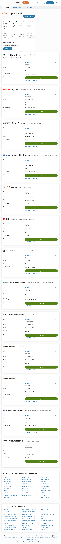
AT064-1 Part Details (31, 80)
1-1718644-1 (7, 488)
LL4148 (43, 530)
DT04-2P (43, 495)
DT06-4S (6, 490)
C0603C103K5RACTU (10, 530)
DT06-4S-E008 (26, 486)
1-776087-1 (7, 479)
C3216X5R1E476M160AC (29, 512)
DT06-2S (6, 484)
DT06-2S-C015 (8, 481)
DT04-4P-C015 (8, 486)
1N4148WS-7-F (45, 518)
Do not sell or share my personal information (44, 537)
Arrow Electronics (26, 123)
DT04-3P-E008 (26, 495)
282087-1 (43, 493)
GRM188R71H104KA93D (47, 514)
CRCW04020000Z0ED (28, 521)
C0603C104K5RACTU (28, 518)
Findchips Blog (41, 3)
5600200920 (26, 497)
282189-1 (6, 493)
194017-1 (43, 481)
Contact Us (16, 536)
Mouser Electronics (34, 155)
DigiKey (27, 89)
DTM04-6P (25, 488)
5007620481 (44, 477)
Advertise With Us (30, 539)
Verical (20, 187)
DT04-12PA (25, 477)
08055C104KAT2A (9, 525)
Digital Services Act (24, 537)
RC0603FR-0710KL (27, 523)
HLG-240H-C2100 (46, 509)
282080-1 (6, 477)
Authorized (14, 24)
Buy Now (41, 78)
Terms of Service (13, 537)
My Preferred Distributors (5, 25)
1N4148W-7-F (44, 516)
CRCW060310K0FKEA (10, 514)
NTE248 (6, 509)
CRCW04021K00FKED (10, 516)
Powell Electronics (28, 410)
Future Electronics (31, 282)
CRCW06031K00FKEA (47, 525)
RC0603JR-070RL (27, 530)
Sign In (57, 3)
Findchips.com (3, 3)
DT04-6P (6, 497)
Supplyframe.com (39, 542)
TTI (21, 250)
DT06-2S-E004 (45, 497)
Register (50, 3)
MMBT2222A (44, 523)
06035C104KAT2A (46, 527)
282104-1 (25, 490)
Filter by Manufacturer (9, 42)
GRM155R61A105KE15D (10, 527)
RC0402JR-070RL (27, 514)
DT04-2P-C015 (26, 479)
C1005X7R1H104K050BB (29, 509)
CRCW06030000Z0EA (10, 521)
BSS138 (6, 523)
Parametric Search (46, 536)
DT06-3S (43, 484)
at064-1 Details (29, 16)
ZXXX (42, 512)
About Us (23, 536)
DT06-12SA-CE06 (46, 490)
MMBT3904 (7, 512)
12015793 (25, 493)
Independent (20, 24)
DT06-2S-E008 (45, 479)
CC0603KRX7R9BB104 (47, 521)
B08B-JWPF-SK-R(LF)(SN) (11, 495)
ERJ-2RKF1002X (26, 525)
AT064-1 (27, 62)
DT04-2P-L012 (45, 486)
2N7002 (24, 527)
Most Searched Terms (34, 536)
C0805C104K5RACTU (28, 516)
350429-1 (43, 488)
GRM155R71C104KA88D (10, 518)
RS (20, 219)
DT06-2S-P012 (26, 481)
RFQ (41, 239)
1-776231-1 (25, 484)
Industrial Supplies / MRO (29, 25)
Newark (14, 56)
